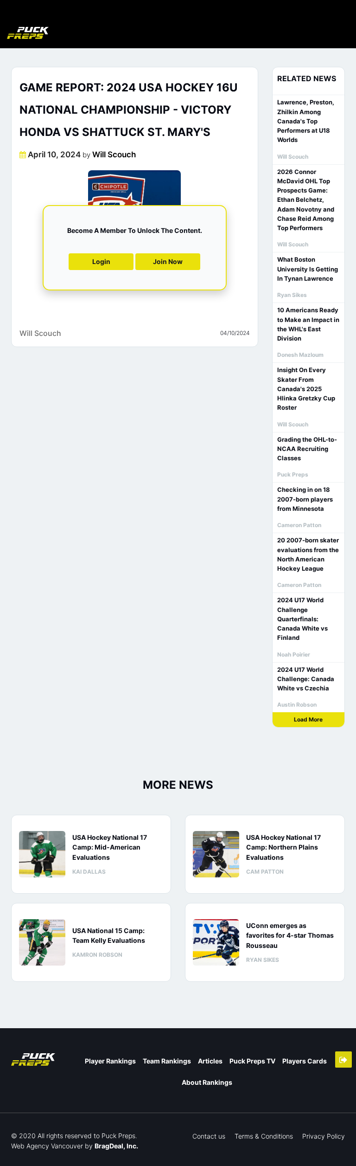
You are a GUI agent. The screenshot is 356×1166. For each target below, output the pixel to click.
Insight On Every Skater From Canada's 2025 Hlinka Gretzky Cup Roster (306, 388)
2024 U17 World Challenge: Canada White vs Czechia (305, 679)
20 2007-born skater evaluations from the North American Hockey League (308, 554)
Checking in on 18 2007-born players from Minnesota (305, 499)
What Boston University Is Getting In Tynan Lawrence (307, 269)
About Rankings (207, 1082)
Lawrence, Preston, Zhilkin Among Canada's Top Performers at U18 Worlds (305, 120)
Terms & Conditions (264, 1136)
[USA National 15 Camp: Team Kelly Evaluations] (42, 942)
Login (101, 261)
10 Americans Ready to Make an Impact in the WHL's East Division (308, 324)
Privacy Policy (323, 1136)
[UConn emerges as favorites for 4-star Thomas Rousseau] (216, 942)
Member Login (343, 1059)
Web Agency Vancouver (47, 1146)
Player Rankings (110, 1061)
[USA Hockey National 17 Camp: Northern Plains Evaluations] (216, 854)
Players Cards (304, 1061)
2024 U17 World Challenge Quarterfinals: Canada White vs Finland (302, 618)
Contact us (208, 1136)
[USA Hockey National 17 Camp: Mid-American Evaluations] (42, 854)
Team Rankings (167, 1061)
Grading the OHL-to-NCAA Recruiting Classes (307, 449)
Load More (308, 719)
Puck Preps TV (252, 1061)
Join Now (168, 261)
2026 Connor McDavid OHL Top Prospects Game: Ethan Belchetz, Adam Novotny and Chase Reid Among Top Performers (305, 200)
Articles (210, 1061)
